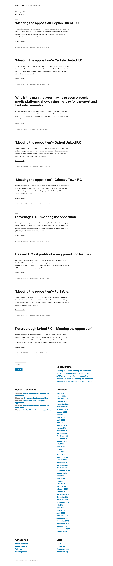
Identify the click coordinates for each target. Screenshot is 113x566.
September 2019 (63, 529)
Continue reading (21, 41)
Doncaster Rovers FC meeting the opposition (32, 394)
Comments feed (62, 549)
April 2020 (60, 513)
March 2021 (61, 486)
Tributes (18, 549)
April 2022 (60, 452)
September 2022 (63, 439)
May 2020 (60, 510)
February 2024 (62, 399)
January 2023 (61, 428)
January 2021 (61, 492)
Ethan (18, 47)
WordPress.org (62, 552)
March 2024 (61, 396)
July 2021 (60, 476)
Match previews (21, 544)
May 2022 (60, 449)
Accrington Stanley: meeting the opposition (73, 371)
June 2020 (60, 508)
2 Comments (44, 129)
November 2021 (62, 465)
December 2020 (63, 494)
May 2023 (60, 417)
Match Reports (21, 546)
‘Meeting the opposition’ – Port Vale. (42, 291)
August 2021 (61, 473)
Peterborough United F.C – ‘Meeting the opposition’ (53, 329)
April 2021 (60, 484)
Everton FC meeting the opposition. (37, 410)
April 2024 (60, 393)
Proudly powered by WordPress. (30, 560)
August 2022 (61, 441)
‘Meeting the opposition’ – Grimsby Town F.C (48, 180)
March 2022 (61, 455)
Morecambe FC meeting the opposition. (30, 402)
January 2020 (62, 518)
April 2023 (60, 420)
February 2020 (62, 516)
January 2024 (62, 401)
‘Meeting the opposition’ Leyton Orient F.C (47, 23)
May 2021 (60, 481)
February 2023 (62, 425)
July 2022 (60, 444)
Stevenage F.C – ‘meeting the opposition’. (46, 217)
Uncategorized (35, 47)
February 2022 (62, 457)
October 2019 (61, 526)
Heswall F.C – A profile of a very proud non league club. (56, 254)
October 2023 (62, 409)
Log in (58, 544)
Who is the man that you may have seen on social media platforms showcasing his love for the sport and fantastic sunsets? (56, 101)
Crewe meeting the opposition (36, 398)
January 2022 (61, 460)
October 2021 (61, 468)
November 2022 (62, 433)
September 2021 (63, 470)
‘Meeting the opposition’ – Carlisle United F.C (48, 60)
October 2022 (62, 436)
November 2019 (62, 524)
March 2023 (61, 423)
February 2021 (62, 489)
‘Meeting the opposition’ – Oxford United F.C (48, 142)
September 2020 (63, 502)
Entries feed (61, 546)
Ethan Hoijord (20, 5)
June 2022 (60, 447)
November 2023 (62, 407)
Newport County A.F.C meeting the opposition (74, 379)
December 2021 (62, 462)
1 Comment (44, 352)
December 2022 (62, 431)
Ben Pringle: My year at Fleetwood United (72, 373)
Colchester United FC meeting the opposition (74, 381)
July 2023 (60, 415)
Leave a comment (46, 47)
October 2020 (62, 500)
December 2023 (62, 404)
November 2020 (63, 497)
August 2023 (61, 412)
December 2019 (62, 521)
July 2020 (60, 505)
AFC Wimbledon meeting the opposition (72, 376)
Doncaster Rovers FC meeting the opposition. (32, 406)
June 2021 (60, 478)
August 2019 (61, 532)
